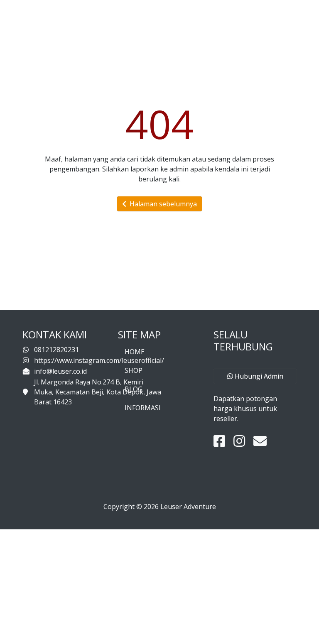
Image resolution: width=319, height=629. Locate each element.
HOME (135, 351)
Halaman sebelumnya (161, 203)
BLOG (133, 389)
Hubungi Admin (258, 376)
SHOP (133, 370)
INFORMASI (143, 407)
